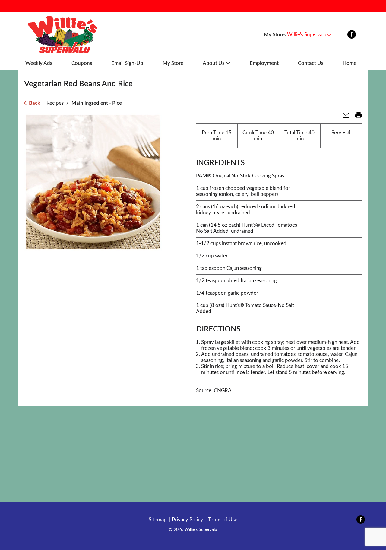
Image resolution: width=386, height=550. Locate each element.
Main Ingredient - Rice (96, 103)
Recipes (55, 103)
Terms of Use (222, 519)
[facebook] (351, 35)
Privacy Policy (187, 519)
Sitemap (158, 519)
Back (34, 103)
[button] (309, 34)
